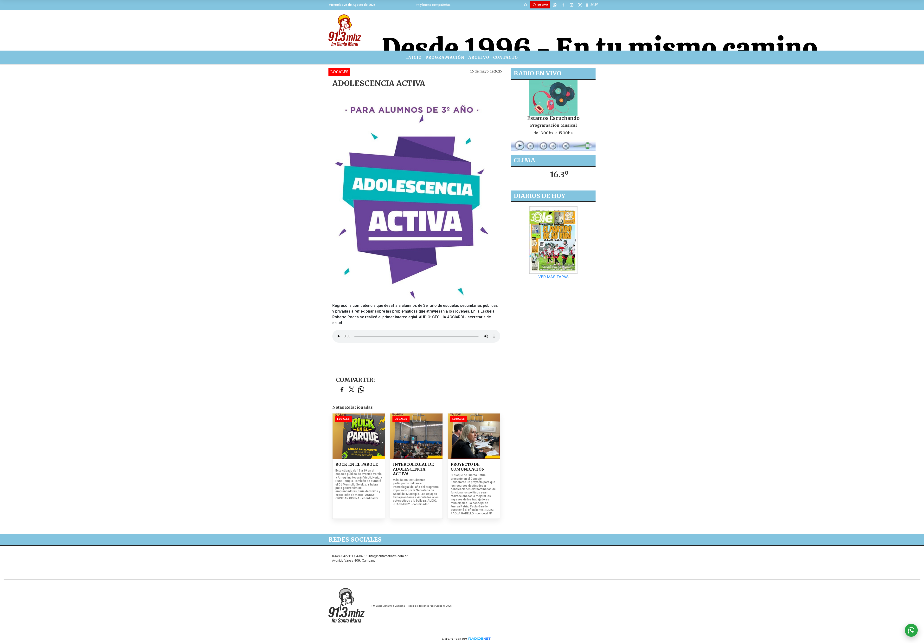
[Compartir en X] (351, 390)
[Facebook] (563, 5)
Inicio (414, 57)
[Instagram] (571, 5)
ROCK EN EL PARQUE (356, 464)
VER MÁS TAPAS (553, 276)
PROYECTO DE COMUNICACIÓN (468, 467)
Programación (444, 57)
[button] (525, 5)
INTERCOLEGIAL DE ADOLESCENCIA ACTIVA (413, 469)
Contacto (505, 57)
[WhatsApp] (555, 5)
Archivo (478, 57)
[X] (580, 5)
